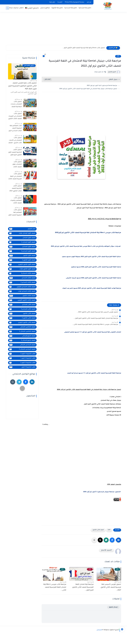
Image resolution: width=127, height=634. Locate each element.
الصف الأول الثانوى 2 (22, 260)
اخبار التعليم (22, 229)
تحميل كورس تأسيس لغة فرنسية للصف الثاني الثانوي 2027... (97, 312)
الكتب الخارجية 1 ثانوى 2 (22, 354)
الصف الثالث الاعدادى (22, 278)
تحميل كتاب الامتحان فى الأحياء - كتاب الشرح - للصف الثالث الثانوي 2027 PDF (15, 140)
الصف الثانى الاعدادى (22, 304)
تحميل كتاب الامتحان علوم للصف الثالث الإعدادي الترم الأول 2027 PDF (15, 164)
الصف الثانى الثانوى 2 (22, 318)
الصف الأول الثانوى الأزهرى (22, 264)
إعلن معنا (52, 2)
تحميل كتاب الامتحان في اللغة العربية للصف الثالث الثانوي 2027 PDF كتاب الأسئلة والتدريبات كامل (15, 177)
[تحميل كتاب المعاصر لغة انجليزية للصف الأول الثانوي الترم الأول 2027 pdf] (30, 211)
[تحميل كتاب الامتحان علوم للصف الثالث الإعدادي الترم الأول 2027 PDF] (30, 163)
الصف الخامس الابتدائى (22, 327)
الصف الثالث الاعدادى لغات (22, 291)
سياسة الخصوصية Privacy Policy (74, 2)
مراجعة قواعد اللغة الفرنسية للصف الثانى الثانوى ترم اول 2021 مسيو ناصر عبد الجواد (91, 288)
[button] (112, 540)
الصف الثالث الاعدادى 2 (22, 282)
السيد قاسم (112, 72)
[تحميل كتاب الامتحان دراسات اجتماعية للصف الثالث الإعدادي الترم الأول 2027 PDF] (30, 103)
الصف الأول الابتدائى (22, 238)
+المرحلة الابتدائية (85, 8)
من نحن (89, 2)
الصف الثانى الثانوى (98, 530)
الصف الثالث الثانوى (22, 296)
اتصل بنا (60, 2)
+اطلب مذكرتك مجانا (16, 8)
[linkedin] (32, 381)
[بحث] (7, 8)
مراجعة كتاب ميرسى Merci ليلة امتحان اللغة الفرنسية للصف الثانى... (95, 324)
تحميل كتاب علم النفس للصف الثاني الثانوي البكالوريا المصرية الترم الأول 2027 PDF (22, 86)
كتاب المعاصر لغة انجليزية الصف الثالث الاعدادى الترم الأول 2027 (15, 128)
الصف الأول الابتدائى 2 (22, 242)
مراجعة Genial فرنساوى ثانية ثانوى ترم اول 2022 (101, 85)
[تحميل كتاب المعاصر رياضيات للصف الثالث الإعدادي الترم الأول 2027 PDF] (30, 199)
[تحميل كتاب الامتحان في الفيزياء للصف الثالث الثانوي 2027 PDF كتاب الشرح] (30, 115)
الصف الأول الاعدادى (22, 246)
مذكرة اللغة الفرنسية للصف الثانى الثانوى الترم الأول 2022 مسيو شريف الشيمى (93, 278)
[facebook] (25, 381)
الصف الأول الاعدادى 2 (22, 251)
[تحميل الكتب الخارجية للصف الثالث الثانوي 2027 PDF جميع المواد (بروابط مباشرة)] (30, 187)
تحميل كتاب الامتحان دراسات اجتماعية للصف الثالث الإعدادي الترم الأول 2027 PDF (15, 104)
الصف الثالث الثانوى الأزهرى (22, 300)
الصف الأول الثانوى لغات (22, 269)
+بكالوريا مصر (45, 8)
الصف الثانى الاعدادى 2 (22, 309)
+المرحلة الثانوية (57, 8)
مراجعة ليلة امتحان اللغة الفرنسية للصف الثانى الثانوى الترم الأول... (95, 318)
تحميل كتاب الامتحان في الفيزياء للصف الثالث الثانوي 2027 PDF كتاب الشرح (15, 116)
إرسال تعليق (113, 607)
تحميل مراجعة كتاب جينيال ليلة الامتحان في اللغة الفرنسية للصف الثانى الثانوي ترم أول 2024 (88, 89)
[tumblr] (12, 381)
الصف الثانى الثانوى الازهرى (22, 322)
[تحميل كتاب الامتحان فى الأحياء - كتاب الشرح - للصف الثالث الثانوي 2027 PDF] (30, 139)
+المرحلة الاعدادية (70, 8)
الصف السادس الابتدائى (22, 345)
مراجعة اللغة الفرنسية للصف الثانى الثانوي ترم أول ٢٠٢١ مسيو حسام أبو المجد (94, 373)
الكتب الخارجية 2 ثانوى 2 (22, 362)
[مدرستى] (107, 6)
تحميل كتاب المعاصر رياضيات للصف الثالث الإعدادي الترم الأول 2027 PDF (15, 201)
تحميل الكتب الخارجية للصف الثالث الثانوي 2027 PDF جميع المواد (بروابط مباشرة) (15, 189)
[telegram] (19, 381)
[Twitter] (22, 388)
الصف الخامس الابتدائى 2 (22, 331)
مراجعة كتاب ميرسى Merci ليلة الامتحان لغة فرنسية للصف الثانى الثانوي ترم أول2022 (88, 233)
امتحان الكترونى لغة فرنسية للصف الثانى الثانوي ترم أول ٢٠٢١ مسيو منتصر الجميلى (92, 332)
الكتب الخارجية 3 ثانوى (22, 367)
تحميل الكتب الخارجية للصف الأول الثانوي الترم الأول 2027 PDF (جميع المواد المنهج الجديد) (15, 152)
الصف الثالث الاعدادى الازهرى (22, 287)
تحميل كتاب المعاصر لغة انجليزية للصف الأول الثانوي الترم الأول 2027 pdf (15, 213)
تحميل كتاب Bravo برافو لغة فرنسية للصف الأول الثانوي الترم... (84, 48)
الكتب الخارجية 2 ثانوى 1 (22, 358)
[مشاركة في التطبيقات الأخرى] (94, 540)
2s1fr (118, 56)
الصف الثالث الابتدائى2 (22, 273)
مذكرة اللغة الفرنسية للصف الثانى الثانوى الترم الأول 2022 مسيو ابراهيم (96, 267)
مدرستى (99, 630)
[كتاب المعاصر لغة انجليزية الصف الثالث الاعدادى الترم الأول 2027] (30, 127)
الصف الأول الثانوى (22, 255)
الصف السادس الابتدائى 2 (22, 349)
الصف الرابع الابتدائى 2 (22, 340)
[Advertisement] (63, 30)
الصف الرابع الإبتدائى (22, 336)
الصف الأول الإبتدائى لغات (22, 233)
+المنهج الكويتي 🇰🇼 (32, 8)
